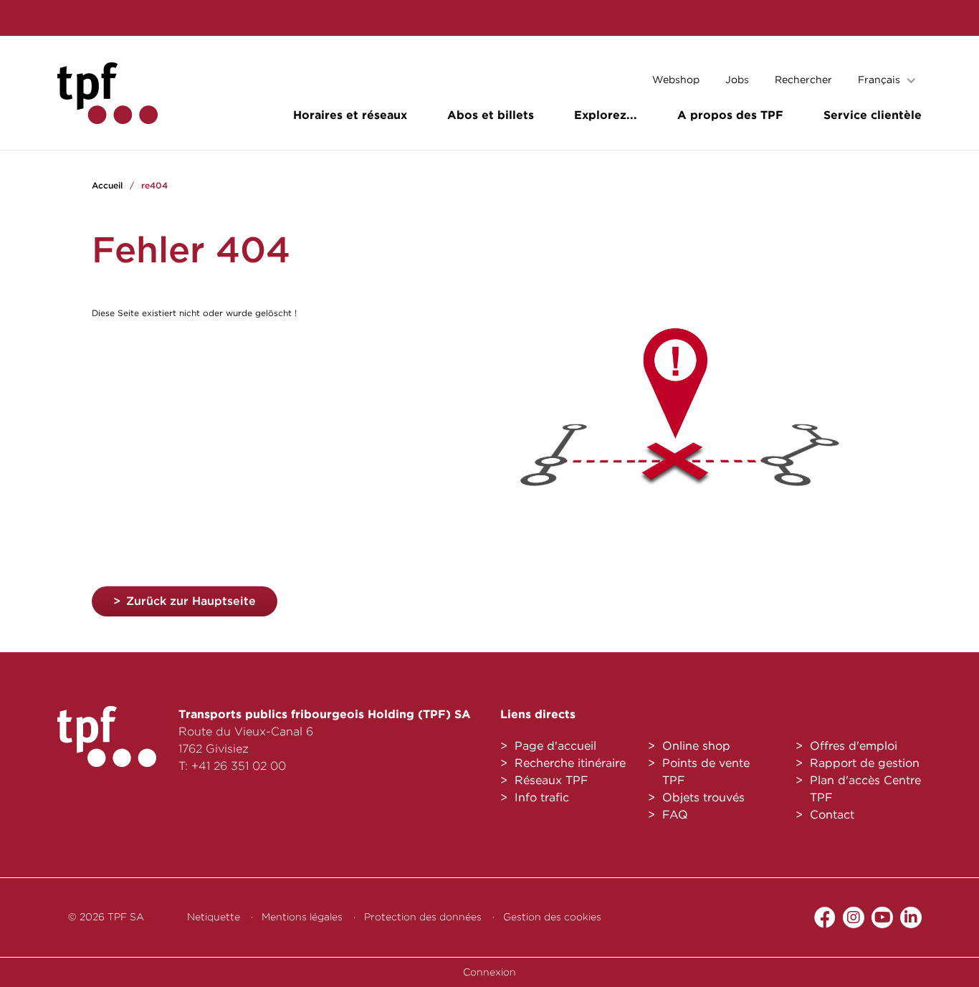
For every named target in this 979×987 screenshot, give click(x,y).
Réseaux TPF (551, 780)
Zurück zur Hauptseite (191, 601)
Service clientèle (872, 115)
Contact (832, 814)
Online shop (696, 746)
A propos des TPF (730, 115)
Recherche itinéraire (570, 763)
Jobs (737, 79)
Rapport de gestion (865, 763)
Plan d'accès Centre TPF (865, 788)
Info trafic (542, 797)
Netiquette (213, 916)
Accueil (107, 185)
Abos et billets (490, 115)
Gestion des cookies (552, 916)
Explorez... (605, 115)
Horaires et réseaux (350, 115)
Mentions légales (302, 916)
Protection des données (423, 916)
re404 (154, 185)
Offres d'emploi (853, 746)
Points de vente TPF (706, 771)
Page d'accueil (555, 746)
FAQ (675, 814)
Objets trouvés (703, 797)
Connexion (489, 972)
